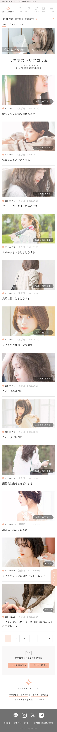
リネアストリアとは (39, 695)
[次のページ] (49, 638)
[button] (20, 9)
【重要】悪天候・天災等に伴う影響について (18, 19)
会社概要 (7, 723)
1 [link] (8, 638)
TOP (4, 24)
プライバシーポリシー (22, 723)
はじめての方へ (19, 699)
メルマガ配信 (39, 665)
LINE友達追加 (18, 665)
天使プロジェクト (36, 699)
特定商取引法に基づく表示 (43, 723)
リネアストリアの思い (18, 695)
